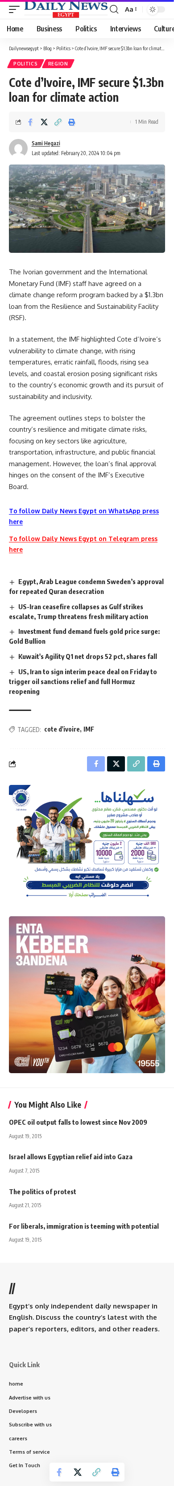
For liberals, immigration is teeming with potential (84, 1226)
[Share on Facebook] (30, 122)
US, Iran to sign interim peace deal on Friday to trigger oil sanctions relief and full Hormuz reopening (83, 681)
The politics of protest (42, 1191)
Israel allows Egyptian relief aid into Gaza (71, 1156)
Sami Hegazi (46, 143)
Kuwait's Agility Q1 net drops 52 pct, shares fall (87, 656)
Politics (25, 63)
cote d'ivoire (62, 729)
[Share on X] (44, 122)
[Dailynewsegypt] (66, 9)
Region (58, 63)
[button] (16, 9)
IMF (88, 729)
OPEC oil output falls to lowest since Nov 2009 (78, 1122)
